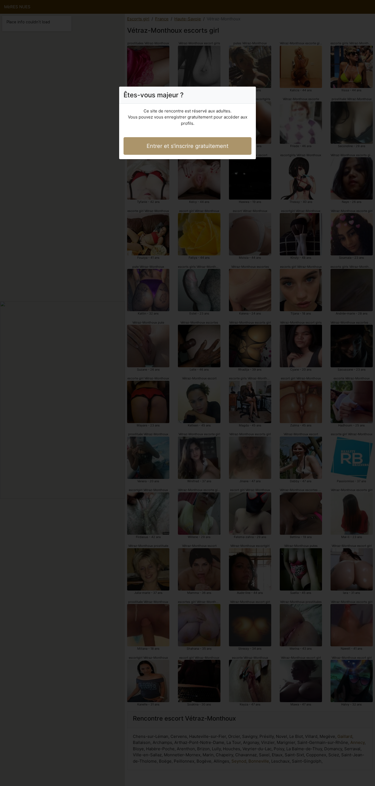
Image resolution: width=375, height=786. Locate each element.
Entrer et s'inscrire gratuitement (187, 146)
